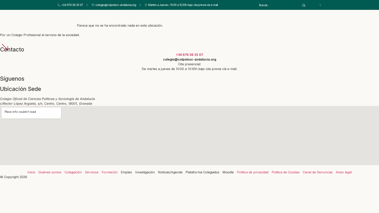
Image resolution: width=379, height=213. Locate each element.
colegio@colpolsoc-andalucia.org (189, 59)
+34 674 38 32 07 (189, 55)
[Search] (303, 5)
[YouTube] (320, 5)
